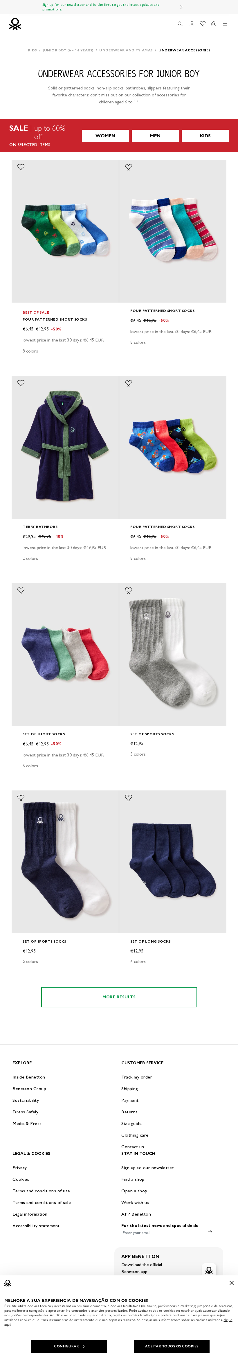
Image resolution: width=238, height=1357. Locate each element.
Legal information (30, 1214)
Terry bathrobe (40, 526)
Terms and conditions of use (41, 1191)
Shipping (129, 1088)
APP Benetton (136, 1214)
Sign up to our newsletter (147, 1167)
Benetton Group (29, 1088)
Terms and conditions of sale (41, 1202)
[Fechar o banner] (232, 1283)
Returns (129, 1112)
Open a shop (134, 1191)
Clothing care (135, 1135)
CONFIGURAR (66, 1346)
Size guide (131, 1123)
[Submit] (210, 1231)
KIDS (205, 136)
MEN (155, 136)
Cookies (20, 1179)
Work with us (135, 1202)
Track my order (136, 1077)
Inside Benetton (28, 1077)
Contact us (132, 1146)
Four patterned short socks (55, 319)
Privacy (19, 1167)
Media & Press (27, 1123)
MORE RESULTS (119, 997)
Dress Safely (25, 1112)
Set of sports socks (152, 734)
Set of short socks (44, 734)
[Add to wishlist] (20, 167)
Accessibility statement (36, 1225)
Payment (130, 1100)
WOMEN (105, 136)
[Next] (181, 7)
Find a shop (133, 1179)
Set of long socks (150, 941)
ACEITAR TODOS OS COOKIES (172, 1346)
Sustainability (25, 1100)
